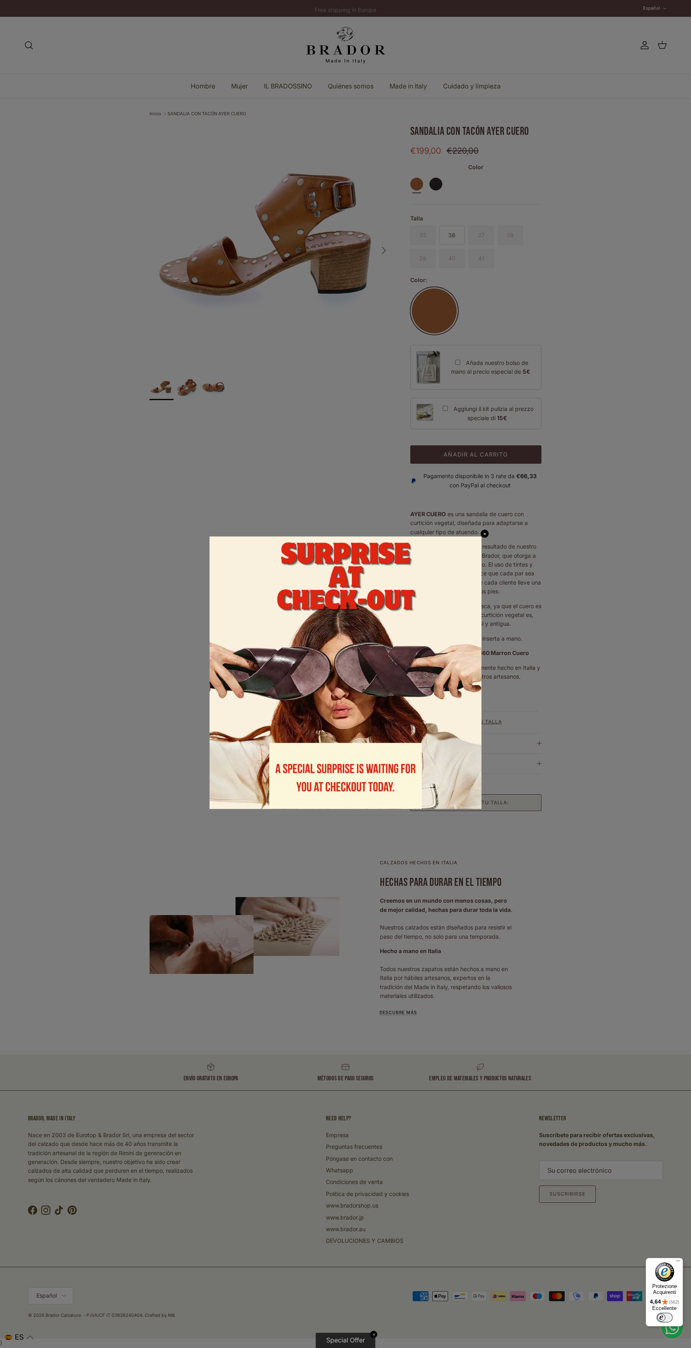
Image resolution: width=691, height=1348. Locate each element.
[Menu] (678, 1263)
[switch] (665, 1317)
